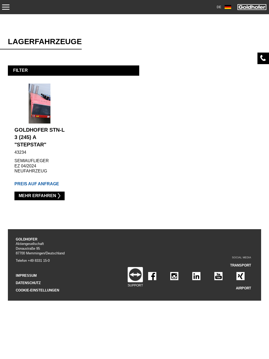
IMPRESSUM (26, 276)
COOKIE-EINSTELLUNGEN (37, 290)
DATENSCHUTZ (28, 283)
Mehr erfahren (37, 195)
